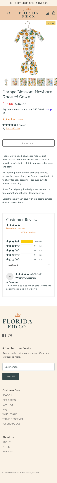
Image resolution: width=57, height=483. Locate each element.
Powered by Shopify (30, 472)
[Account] (47, 13)
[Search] (10, 13)
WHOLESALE (9, 414)
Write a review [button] (28, 232)
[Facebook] (4, 335)
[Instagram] (10, 335)
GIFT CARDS (9, 400)
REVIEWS (7, 451)
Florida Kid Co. (13, 128)
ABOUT (6, 442)
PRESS (6, 446)
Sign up (10, 376)
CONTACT (7, 404)
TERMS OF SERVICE (13, 419)
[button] (9, 124)
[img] (22, 274)
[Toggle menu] (3, 13)
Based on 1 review (15, 228)
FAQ (4, 409)
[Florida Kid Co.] (28, 13)
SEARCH (7, 395)
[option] (28, 48)
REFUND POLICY (11, 423)
